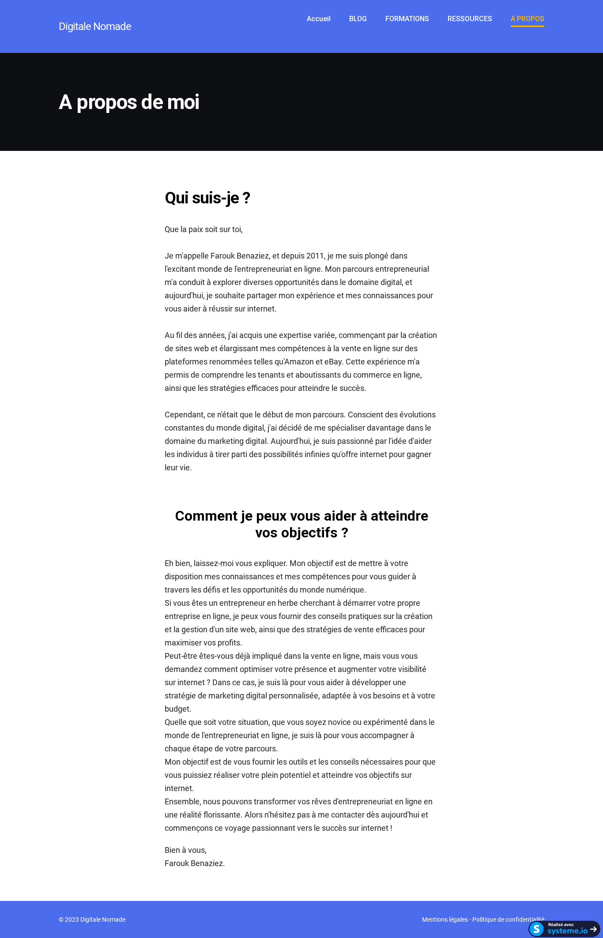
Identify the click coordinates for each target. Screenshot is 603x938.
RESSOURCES (470, 19)
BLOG (358, 19)
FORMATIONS (407, 19)
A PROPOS (527, 19)
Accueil (319, 19)
